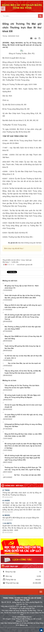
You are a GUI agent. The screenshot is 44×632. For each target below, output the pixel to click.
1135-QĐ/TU (7, 523)
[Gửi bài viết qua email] (31, 38)
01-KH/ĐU (6, 500)
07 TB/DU (6, 490)
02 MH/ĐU (6, 515)
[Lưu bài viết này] (40, 38)
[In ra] (36, 38)
